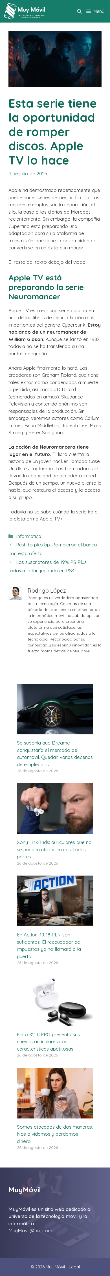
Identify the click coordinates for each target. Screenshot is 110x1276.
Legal (74, 1267)
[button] (79, 11)
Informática (28, 536)
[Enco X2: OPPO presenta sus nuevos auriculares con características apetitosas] (55, 1022)
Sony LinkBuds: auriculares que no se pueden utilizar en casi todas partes (54, 849)
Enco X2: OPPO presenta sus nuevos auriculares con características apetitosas (48, 1041)
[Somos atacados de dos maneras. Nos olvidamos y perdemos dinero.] (55, 1115)
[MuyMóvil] (25, 11)
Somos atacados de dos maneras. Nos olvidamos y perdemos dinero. (55, 1134)
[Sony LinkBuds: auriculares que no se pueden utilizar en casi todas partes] (55, 830)
